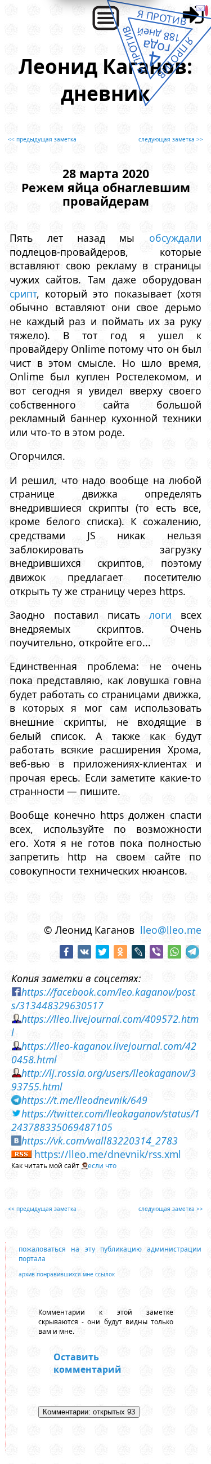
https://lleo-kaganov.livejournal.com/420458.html (103, 1052)
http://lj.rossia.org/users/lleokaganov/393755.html (103, 1079)
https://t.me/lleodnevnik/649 (84, 1100)
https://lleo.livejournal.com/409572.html (105, 1025)
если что (102, 1165)
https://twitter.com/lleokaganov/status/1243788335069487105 (105, 1120)
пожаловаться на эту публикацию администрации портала (110, 1253)
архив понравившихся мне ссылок (67, 1274)
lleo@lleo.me (170, 930)
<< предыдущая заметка (42, 139)
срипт (23, 293)
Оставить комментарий (87, 1363)
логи (160, 615)
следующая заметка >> (170, 139)
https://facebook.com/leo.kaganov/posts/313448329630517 (103, 998)
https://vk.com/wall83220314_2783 (99, 1140)
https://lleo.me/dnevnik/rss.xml (107, 1154)
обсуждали (175, 238)
